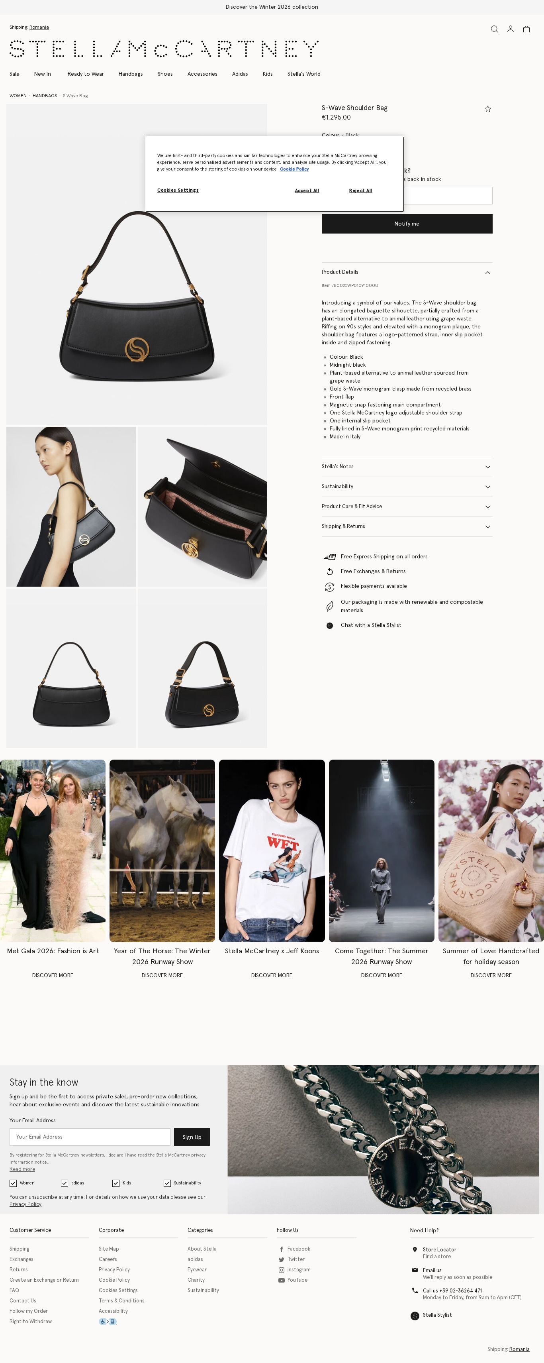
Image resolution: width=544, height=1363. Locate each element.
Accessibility (113, 1311)
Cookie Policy (114, 1280)
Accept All (307, 191)
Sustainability (337, 486)
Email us (432, 1270)
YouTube (297, 1280)
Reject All (360, 191)
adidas (77, 1183)
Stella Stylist (437, 1315)
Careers (108, 1259)
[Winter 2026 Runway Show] (162, 851)
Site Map (109, 1249)
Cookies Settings (118, 1290)
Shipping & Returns (343, 526)
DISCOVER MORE (52, 975)
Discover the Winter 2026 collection (272, 7)
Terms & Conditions (122, 1301)
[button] (136, 264)
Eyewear (197, 1270)
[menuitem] (42, 74)
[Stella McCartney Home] (164, 48)
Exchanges (21, 1259)
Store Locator (439, 1250)
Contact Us (23, 1301)
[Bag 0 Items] (526, 29)
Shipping (19, 1249)
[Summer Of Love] (491, 851)
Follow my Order (29, 1311)
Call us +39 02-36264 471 (452, 1291)
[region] (274, 174)
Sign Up (192, 1137)
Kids (127, 1183)
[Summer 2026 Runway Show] (381, 851)
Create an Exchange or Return (44, 1280)
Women (27, 1183)
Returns (19, 1270)
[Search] (495, 29)
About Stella (202, 1249)
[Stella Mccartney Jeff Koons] (272, 851)
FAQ (14, 1290)
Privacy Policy (25, 1204)
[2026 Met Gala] (53, 851)
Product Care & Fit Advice (352, 506)
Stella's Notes (338, 466)
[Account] (511, 28)
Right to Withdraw (31, 1321)
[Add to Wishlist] (488, 109)
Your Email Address (33, 1120)
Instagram (299, 1270)
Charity (196, 1280)
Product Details (340, 272)
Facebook (299, 1249)
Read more (22, 1169)
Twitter (296, 1259)
